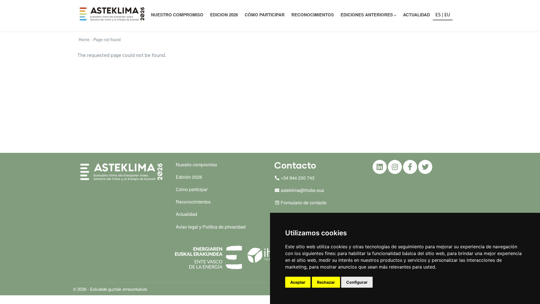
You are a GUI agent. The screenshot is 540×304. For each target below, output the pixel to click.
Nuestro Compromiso (177, 15)
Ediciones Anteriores (367, 15)
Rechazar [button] (326, 282)
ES (438, 15)
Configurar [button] (357, 282)
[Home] (112, 14)
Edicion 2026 (224, 15)
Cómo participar (265, 15)
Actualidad (416, 15)
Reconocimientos (312, 15)
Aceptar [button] (297, 282)
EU (447, 15)
